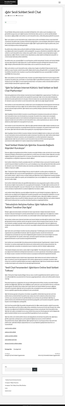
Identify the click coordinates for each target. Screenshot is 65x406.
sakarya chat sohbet (10, 332)
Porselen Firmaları (10, 1)
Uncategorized (17, 349)
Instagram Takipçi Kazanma (11, 382)
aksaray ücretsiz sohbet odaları (13, 343)
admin (6, 15)
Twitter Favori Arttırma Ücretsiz (13, 380)
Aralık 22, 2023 (12, 15)
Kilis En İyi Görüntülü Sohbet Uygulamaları (49, 355)
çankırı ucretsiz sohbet (11, 336)
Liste (6, 388)
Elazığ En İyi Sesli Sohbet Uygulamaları (15, 355)
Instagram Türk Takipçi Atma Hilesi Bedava (15, 385)
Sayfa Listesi (8, 390)
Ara (6, 366)
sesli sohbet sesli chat (11, 339)
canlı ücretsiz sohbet (10, 328)
